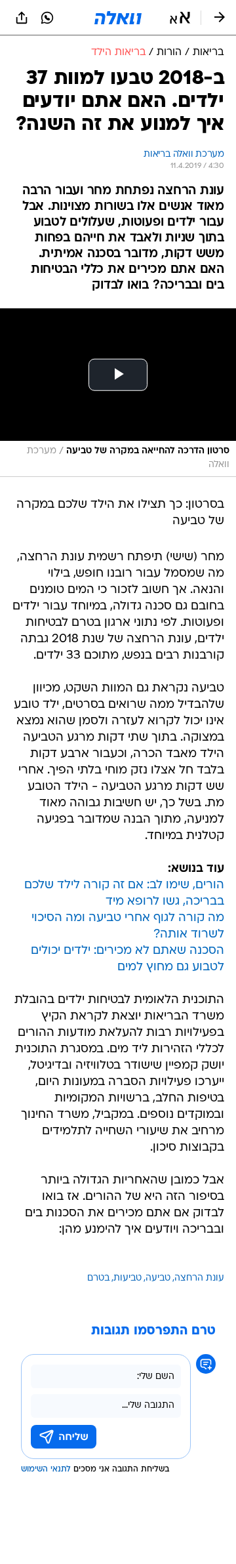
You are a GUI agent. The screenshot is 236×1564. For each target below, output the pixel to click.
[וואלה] (118, 17)
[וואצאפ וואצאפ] (47, 17)
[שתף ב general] (21, 17)
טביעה (158, 1278)
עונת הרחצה (199, 1278)
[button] (180, 18)
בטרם (98, 1278)
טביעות (127, 1278)
